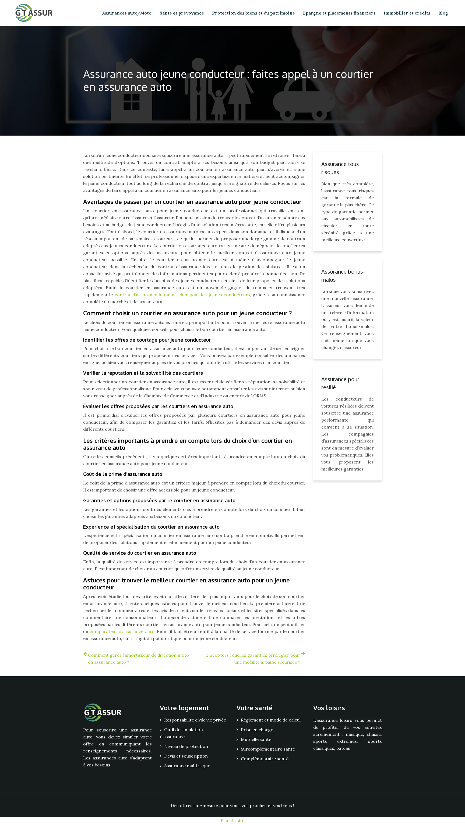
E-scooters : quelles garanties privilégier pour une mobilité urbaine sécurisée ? (252, 658)
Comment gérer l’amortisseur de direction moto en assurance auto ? (138, 658)
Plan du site (232, 820)
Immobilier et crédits (407, 13)
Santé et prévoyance (182, 13)
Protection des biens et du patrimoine (253, 13)
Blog (443, 13)
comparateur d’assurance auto (122, 631)
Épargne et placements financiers (339, 13)
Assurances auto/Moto (127, 13)
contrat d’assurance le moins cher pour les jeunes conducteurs (182, 294)
